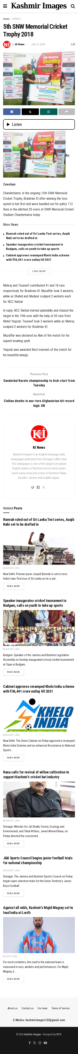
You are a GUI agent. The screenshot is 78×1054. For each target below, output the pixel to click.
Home (6, 19)
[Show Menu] (5, 6)
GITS (58, 1034)
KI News (20, 44)
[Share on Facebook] (12, 111)
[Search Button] (73, 6)
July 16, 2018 (38, 44)
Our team (42, 1008)
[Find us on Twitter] (34, 1043)
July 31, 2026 (11, 956)
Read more (15, 586)
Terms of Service (60, 1008)
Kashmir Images (32, 1034)
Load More (39, 271)
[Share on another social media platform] (66, 111)
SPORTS (16, 19)
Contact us (27, 1008)
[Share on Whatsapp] (48, 111)
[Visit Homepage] (39, 6)
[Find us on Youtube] (45, 1043)
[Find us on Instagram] (39, 1043)
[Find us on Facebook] (30, 1043)
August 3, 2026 (12, 568)
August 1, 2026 (12, 735)
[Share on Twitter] (30, 111)
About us (12, 1008)
